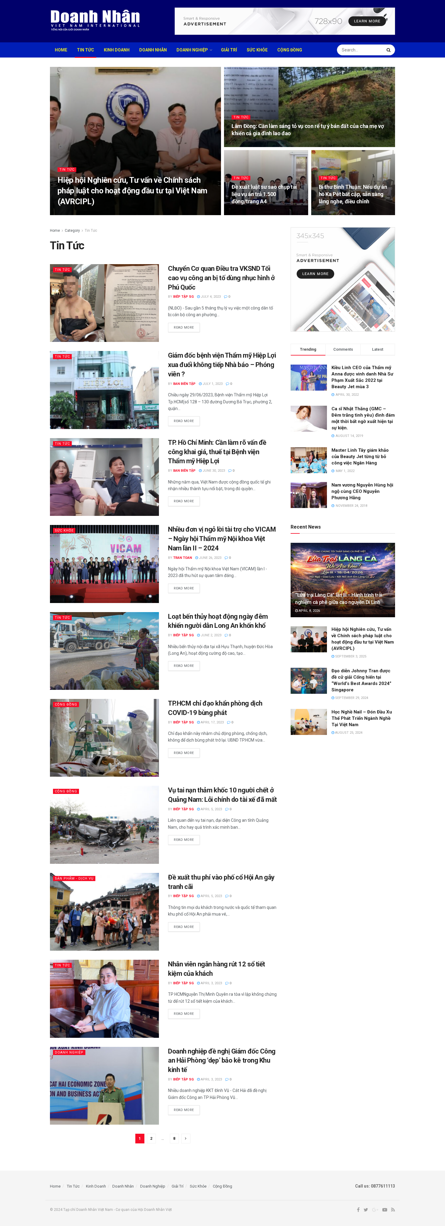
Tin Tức (85, 50)
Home (61, 50)
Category (72, 230)
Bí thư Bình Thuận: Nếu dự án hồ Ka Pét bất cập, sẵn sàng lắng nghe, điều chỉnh (353, 194)
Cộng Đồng (289, 50)
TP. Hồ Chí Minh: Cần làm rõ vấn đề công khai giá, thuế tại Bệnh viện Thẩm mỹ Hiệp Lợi (217, 452)
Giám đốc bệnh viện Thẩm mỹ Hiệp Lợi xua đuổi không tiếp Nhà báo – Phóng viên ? (222, 365)
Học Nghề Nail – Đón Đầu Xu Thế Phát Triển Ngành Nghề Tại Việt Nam (361, 718)
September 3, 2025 (103, 213)
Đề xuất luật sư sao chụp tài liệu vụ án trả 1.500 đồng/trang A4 (264, 194)
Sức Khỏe (257, 50)
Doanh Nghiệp (192, 50)
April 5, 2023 (211, 809)
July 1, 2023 (212, 384)
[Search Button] (389, 49)
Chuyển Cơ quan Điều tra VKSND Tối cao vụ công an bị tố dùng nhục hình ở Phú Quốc (221, 278)
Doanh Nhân (153, 50)
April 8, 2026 (309, 611)
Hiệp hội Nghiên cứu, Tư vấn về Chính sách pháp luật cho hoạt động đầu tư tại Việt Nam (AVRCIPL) (132, 190)
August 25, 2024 (348, 733)
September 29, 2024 (351, 698)
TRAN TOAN (72, 213)
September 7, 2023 (337, 213)
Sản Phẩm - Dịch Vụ (74, 878)
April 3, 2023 (211, 983)
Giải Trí (229, 50)
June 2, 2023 (210, 635)
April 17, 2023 (212, 722)
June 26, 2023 (209, 558)
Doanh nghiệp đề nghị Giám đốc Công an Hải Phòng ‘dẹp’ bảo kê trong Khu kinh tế (221, 1060)
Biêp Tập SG (183, 297)
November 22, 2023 (250, 145)
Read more (184, 327)
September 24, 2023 (251, 213)
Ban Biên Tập (184, 384)
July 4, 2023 (210, 297)
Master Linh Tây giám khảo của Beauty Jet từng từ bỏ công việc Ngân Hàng (360, 456)
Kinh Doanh (117, 50)
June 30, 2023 (213, 471)
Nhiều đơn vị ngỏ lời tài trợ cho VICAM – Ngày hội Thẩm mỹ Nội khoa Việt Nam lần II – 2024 (222, 539)
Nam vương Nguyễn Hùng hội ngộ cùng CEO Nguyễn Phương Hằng (362, 491)
